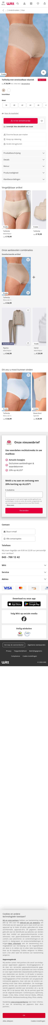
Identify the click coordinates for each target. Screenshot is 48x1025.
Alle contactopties (13, 538)
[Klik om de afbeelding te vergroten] (43, 72)
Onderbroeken (13, 10)
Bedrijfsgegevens (35, 651)
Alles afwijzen (8, 1021)
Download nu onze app (24, 598)
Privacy (8, 651)
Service (5, 572)
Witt (4, 565)
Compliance (15, 656)
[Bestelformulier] (31, 3)
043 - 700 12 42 (11, 557)
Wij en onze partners (11, 920)
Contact (6, 524)
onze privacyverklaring (19, 1002)
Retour (6, 166)
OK (24, 1015)
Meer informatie (14, 943)
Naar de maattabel (11, 113)
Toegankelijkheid (20, 651)
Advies (5, 579)
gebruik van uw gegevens (30, 923)
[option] (3, 90)
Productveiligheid (11, 173)
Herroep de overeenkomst (14, 645)
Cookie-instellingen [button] (30, 656)
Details (6, 159)
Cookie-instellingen (38, 1021)
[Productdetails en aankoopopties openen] (28, 293)
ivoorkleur (6, 94)
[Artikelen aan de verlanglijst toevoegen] (41, 120)
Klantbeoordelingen (12, 179)
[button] (3, 3)
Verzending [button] (25, 84)
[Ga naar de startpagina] (10, 3)
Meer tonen (10, 505)
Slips (23, 10)
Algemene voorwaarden (36, 645)
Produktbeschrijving (12, 153)
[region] (24, 967)
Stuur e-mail (11, 532)
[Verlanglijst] (37, 3)
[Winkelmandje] (44, 3)
